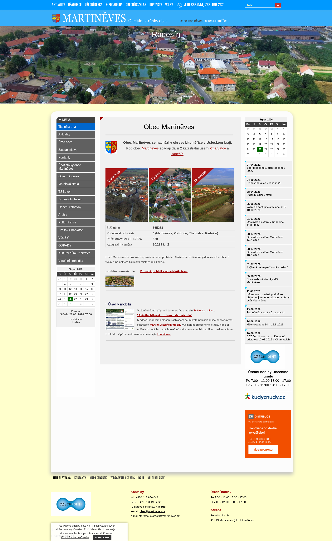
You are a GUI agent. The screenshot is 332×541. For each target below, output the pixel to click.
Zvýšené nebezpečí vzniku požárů (267, 267)
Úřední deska (94, 5)
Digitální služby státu (259, 194)
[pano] (120, 281)
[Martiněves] (127, 195)
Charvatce (218, 148)
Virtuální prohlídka (70, 260)
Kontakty (64, 157)
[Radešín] (170, 195)
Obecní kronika (68, 176)
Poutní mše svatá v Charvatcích (266, 312)
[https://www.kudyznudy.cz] (265, 397)
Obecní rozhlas (136, 5)
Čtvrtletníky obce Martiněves (69, 166)
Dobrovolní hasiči (70, 199)
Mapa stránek (98, 478)
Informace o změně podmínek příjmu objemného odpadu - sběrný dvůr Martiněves (268, 297)
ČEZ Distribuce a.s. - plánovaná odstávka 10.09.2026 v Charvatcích (268, 338)
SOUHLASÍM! (102, 537)
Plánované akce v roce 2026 (264, 182)
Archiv (62, 214)
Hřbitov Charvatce (70, 230)
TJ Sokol (64, 191)
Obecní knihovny (69, 207)
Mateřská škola (68, 184)
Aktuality (64, 134)
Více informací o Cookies (75, 537)
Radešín (177, 154)
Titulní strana (67, 126)
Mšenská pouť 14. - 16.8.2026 (265, 324)
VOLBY (63, 237)
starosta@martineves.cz (165, 515)
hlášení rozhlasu (204, 310)
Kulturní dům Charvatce (74, 253)
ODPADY (64, 245)
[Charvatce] (213, 195)
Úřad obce (65, 142)
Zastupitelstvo (67, 149)
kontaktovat (164, 334)
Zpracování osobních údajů (127, 478)
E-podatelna (114, 5)
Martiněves (150, 148)
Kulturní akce (67, 222)
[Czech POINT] (265, 357)
